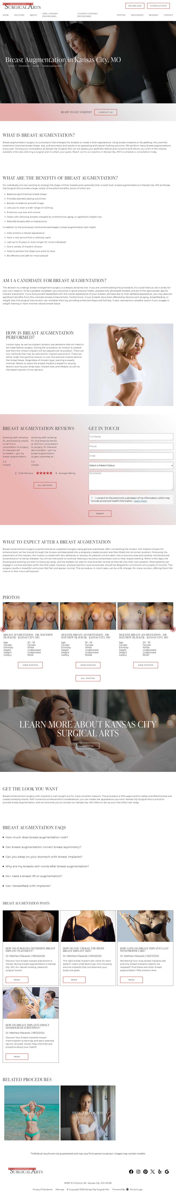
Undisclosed (91, 650)
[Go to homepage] (60, 5)
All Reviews (45, 485)
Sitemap (60, 1189)
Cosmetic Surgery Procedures (87, 15)
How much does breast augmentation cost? (37, 837)
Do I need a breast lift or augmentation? (34, 876)
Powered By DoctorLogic (127, 1189)
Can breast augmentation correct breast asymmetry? (43, 847)
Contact (168, 15)
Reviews (153, 15)
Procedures (24, 66)
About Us (88, 746)
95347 (146, 655)
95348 (88, 655)
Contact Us (106, 112)
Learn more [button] (140, 501)
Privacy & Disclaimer (43, 1189)
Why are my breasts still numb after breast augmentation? (47, 866)
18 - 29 (88, 642)
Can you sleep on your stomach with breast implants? (44, 856)
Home (6, 15)
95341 (30, 655)
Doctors (19, 15)
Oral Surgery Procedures (50, 15)
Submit (100, 513)
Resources (137, 15)
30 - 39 (146, 642)
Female (89, 645)
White (88, 647)
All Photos (88, 678)
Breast (36, 66)
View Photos (88, 665)
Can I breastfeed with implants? (28, 885)
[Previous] (3, 629)
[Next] (173, 629)
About (33, 15)
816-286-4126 (134, 6)
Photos (121, 15)
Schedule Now (158, 6)
